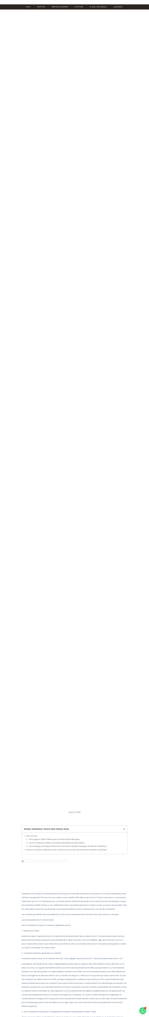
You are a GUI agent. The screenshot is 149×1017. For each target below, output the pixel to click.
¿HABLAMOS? (118, 7)
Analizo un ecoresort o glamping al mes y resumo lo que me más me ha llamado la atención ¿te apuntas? (66, 850)
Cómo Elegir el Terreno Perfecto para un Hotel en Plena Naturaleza (54, 839)
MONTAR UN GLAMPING (60, 7)
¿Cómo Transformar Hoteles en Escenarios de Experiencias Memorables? (57, 843)
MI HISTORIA (79, 7)
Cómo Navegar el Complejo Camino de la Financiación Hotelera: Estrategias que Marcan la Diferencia (68, 846)
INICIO (28, 7)
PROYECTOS (41, 7)
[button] (124, 829)
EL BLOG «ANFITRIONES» (98, 7)
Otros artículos (31, 836)
